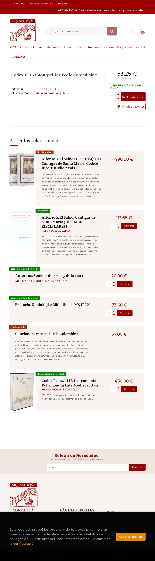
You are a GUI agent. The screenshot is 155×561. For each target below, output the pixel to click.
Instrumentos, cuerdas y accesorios (114, 47)
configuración (24, 543)
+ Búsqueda (62, 3)
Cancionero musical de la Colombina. (47, 334)
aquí (88, 539)
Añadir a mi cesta (136, 97)
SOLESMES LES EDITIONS (51, 88)
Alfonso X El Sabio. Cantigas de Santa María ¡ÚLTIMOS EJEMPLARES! (69, 222)
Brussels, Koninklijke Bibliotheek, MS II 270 (52, 305)
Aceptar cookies (131, 536)
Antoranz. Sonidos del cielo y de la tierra (50, 275)
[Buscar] (112, 31)
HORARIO (47, 3)
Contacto (34, 3)
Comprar (129, 225)
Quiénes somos (17, 3)
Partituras (74, 47)
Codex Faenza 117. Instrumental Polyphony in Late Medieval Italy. (70, 383)
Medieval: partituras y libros (52, 93)
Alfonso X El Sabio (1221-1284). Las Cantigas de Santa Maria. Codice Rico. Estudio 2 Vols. (71, 164)
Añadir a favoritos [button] (133, 106)
